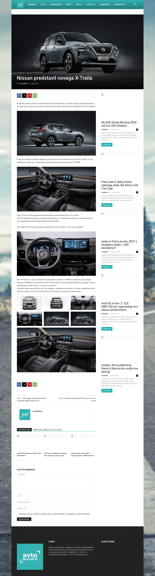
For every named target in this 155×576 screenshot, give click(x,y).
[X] (24, 95)
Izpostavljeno (21, 73)
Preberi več (107, 144)
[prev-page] (18, 460)
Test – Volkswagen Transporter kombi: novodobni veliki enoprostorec (31, 399)
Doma (19, 12)
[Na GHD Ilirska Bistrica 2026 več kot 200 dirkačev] (29, 442)
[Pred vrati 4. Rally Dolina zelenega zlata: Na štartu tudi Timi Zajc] (56, 442)
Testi (43, 4)
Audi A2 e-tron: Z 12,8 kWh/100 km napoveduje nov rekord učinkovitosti (119, 307)
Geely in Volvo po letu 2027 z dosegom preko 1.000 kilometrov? (119, 245)
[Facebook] (19, 95)
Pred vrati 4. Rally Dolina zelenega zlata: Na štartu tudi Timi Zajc (119, 185)
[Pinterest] (29, 95)
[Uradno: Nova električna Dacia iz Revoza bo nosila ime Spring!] (119, 349)
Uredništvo (24, 83)
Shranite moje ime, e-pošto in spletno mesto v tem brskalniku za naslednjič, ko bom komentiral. (54, 514)
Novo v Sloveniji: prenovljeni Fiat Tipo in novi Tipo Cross (77, 399)
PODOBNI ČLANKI (24, 430)
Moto (78, 4)
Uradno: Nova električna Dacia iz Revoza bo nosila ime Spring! (119, 368)
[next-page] (22, 460)
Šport (68, 4)
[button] (135, 5)
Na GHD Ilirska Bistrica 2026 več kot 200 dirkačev (119, 124)
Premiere (32, 4)
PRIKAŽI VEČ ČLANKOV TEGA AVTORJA (47, 430)
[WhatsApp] (35, 95)
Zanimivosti (119, 4)
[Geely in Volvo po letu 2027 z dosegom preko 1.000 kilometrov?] (83, 442)
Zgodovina (104, 4)
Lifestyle (90, 4)
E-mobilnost (55, 4)
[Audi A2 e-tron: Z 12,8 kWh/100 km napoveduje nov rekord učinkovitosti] (119, 287)
